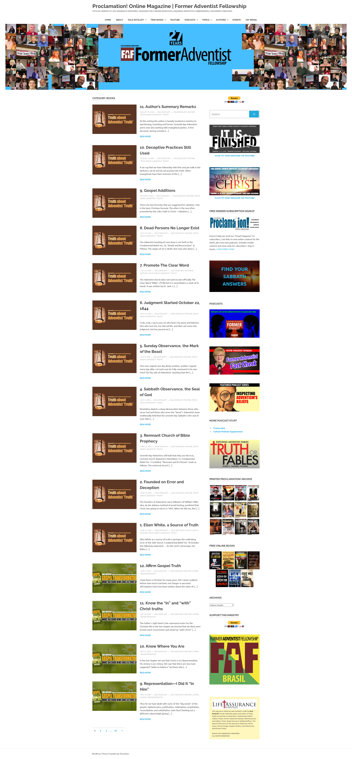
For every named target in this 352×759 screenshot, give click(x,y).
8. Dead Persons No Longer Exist (169, 228)
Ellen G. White (191, 530)
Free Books (157, 20)
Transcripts (219, 428)
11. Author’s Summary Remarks (168, 106)
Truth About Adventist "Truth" (154, 114)
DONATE (237, 20)
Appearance (228, 431)
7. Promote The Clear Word (164, 265)
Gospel (195, 694)
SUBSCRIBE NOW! (225, 249)
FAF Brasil (251, 20)
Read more (145, 136)
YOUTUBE (175, 20)
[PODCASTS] (234, 323)
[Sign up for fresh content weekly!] (234, 224)
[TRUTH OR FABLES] (234, 454)
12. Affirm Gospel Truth (160, 565)
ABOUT (119, 20)
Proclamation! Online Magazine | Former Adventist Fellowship (169, 6)
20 (115, 730)
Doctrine (189, 270)
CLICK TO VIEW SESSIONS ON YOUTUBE (235, 155)
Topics (205, 20)
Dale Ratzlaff (136, 20)
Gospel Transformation (151, 697)
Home (108, 20)
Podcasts (190, 20)
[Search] (254, 114)
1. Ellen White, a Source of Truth (169, 525)
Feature (191, 112)
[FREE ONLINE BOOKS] (234, 569)
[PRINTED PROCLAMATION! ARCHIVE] (234, 510)
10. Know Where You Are (162, 646)
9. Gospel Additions (157, 190)
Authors (221, 20)
